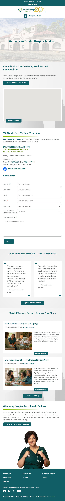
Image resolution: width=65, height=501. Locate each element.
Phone (6, 201)
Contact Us (6, 481)
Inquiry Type (7, 206)
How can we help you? (10, 217)
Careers (44, 477)
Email (5, 195)
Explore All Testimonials (32, 303)
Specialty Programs (49, 473)
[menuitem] (32, 4)
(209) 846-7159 (29, 162)
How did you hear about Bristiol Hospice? (10, 212)
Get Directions (13, 120)
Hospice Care (7, 473)
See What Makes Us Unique (16, 83)
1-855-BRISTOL (32, 4)
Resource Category (28, 327)
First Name (7, 184)
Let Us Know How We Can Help (17, 424)
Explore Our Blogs (32, 396)
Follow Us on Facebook (16, 168)
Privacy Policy (51, 497)
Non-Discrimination (41, 497)
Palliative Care (27, 473)
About (26, 477)
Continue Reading (40, 353)
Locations (8, 477)
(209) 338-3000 (13, 162)
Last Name (7, 190)
